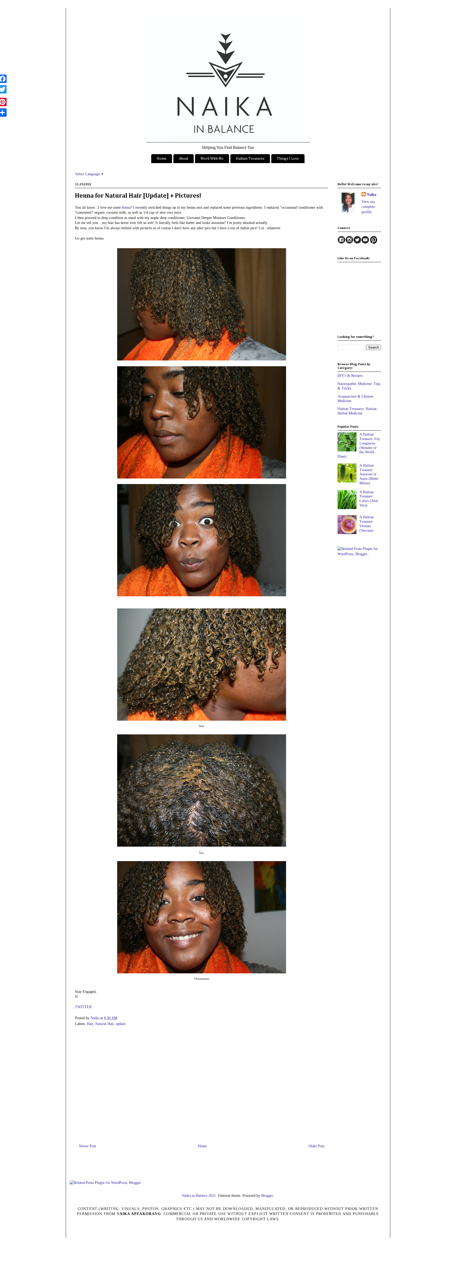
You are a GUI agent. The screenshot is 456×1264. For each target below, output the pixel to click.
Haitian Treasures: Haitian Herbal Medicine (357, 411)
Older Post (316, 1146)
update (121, 1024)
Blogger (267, 1196)
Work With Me (212, 158)
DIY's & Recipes (350, 376)
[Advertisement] (201, 1091)
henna (126, 207)
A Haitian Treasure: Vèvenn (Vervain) (366, 523)
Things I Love (288, 158)
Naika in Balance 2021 (199, 1196)
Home (162, 158)
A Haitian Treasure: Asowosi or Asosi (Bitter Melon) (368, 474)
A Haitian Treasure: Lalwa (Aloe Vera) (368, 498)
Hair (90, 1024)
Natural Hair (104, 1024)
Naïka (95, 1018)
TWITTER (83, 1007)
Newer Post (87, 1146)
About (183, 158)
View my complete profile (368, 207)
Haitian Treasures (250, 158)
